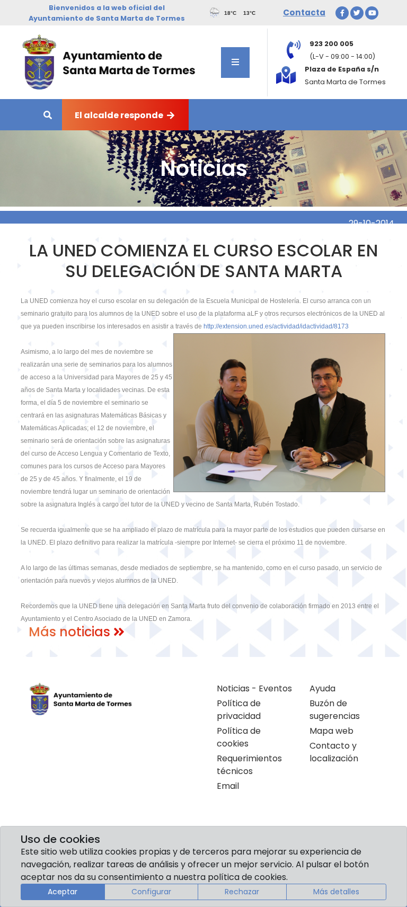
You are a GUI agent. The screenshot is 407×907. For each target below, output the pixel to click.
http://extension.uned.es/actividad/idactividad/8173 (276, 326)
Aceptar (62, 891)
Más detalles (336, 891)
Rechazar (242, 891)
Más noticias (71, 632)
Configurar (151, 891)
